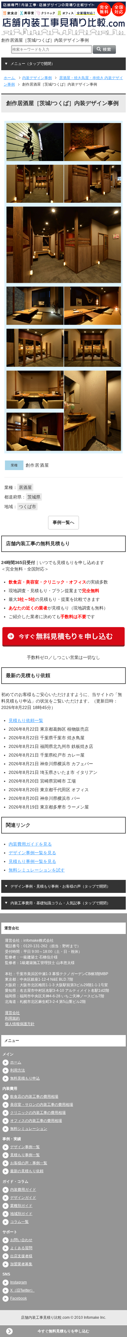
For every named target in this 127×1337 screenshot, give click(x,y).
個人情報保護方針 (20, 1024)
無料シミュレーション (28, 1129)
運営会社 (12, 1013)
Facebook (18, 1298)
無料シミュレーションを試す (37, 870)
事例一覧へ (63, 522)
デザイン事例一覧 (25, 1147)
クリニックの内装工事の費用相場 (38, 1112)
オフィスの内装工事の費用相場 (36, 1120)
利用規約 (12, 1018)
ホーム (15, 1062)
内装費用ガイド (23, 1189)
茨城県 (33, 496)
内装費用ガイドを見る (30, 844)
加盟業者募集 (21, 1264)
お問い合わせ (21, 1240)
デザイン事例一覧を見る (32, 852)
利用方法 (17, 1070)
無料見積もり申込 (25, 1078)
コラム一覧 (19, 1222)
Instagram (18, 1282)
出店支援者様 (21, 1256)
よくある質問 (21, 1248)
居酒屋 (25, 487)
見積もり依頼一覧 (26, 720)
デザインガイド (23, 1197)
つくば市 (27, 506)
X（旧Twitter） (22, 1290)
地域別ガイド (21, 1214)
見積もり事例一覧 (25, 1155)
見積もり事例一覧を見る (32, 861)
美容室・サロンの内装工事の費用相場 (41, 1104)
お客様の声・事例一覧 (28, 1163)
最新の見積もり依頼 (26, 1171)
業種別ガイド (21, 1205)
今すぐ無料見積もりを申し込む (63, 1331)
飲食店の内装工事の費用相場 (34, 1096)
